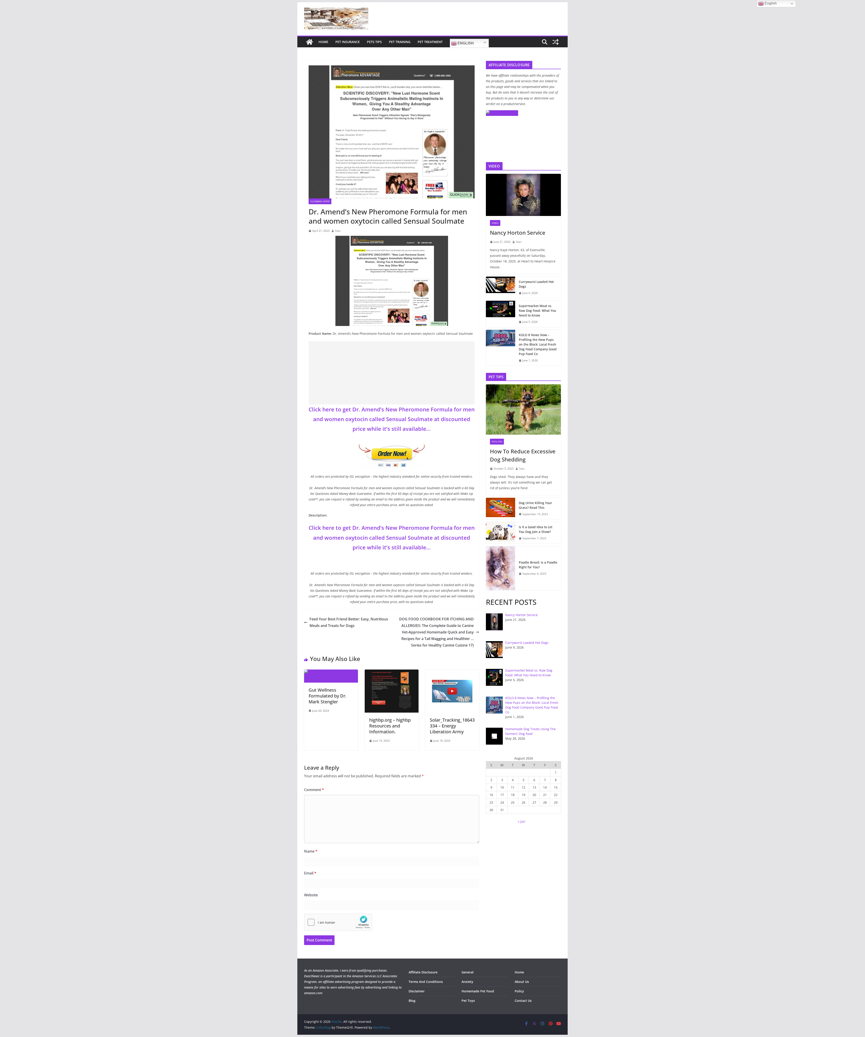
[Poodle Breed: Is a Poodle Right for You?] (500, 568)
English (465, 43)
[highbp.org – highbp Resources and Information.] (392, 672)
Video (495, 223)
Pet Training (399, 42)
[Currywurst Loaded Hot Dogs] (500, 287)
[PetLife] (309, 42)
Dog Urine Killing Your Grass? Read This (535, 505)
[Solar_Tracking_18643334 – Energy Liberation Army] (452, 672)
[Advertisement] (392, 372)
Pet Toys (468, 1000)
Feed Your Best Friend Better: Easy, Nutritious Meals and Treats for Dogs (349, 622)
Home (323, 42)
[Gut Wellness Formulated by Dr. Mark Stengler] (331, 672)
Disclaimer (417, 991)
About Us (522, 982)
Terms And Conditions (426, 982)
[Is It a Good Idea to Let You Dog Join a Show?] (500, 533)
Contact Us (523, 1000)
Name (310, 851)
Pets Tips (374, 42)
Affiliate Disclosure (423, 972)
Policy (519, 991)
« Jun (521, 821)
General (467, 972)
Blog (412, 1000)
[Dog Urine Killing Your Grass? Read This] (500, 508)
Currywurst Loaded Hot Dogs (536, 284)
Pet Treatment (430, 42)
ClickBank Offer (320, 201)
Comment (314, 789)
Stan (338, 231)
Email (310, 873)
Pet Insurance (347, 42)
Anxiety (467, 982)
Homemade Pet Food (478, 991)
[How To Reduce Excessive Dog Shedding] (523, 409)
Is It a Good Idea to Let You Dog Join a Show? (535, 529)
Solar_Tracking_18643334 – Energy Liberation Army (452, 726)
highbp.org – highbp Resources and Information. (390, 726)
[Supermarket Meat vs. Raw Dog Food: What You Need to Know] (500, 314)
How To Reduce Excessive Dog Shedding (522, 455)
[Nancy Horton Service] (523, 195)
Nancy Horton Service (517, 232)
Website (311, 894)
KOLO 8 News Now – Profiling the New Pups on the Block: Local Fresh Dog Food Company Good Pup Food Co (538, 344)
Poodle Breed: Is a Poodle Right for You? (538, 564)
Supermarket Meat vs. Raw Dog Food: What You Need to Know (537, 310)
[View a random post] (555, 42)
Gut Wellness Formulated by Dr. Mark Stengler (327, 696)
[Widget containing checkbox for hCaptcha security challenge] (338, 922)
